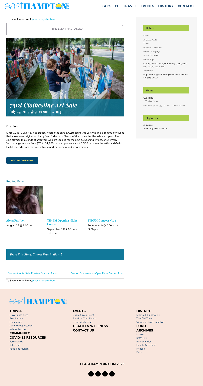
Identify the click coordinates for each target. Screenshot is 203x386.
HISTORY (143, 311)
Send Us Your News (84, 318)
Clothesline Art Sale (153, 63)
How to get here (19, 315)
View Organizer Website (155, 128)
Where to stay (18, 329)
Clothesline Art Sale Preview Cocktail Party (32, 273)
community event (172, 63)
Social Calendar (151, 55)
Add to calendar (22, 160)
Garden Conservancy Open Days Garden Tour (97, 273)
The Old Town (144, 318)
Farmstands (16, 341)
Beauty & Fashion (146, 345)
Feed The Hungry (19, 349)
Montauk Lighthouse (148, 315)
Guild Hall (160, 66)
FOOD (141, 326)
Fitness (140, 349)
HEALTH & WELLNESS (90, 326)
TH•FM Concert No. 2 (102, 220)
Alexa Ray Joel (15, 220)
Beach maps (16, 318)
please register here (44, 19)
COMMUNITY (20, 333)
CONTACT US (83, 330)
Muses (140, 334)
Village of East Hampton (150, 322)
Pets (139, 352)
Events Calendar (82, 322)
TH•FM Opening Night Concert (62, 222)
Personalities (143, 341)
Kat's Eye (141, 338)
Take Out (15, 345)
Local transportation (21, 325)
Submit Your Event (83, 315)
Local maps (16, 322)
